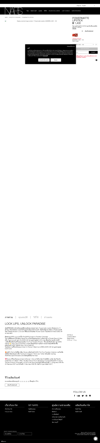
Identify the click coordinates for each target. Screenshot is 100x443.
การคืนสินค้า (55, 414)
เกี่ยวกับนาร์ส (8, 409)
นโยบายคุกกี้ (45, 55)
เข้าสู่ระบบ (79, 5)
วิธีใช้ (45, 10)
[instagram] (86, 396)
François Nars (8, 411)
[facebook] (74, 396)
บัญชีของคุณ (31, 409)
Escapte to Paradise (14, 17)
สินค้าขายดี (33, 10)
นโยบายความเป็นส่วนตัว (58, 417)
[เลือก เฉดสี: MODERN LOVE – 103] (76, 35)
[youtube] (78, 396)
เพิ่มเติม (74, 28)
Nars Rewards (76, 10)
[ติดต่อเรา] (88, 5)
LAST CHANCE (66, 10)
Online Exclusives (54, 10)
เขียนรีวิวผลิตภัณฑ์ (89, 31)
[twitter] (83, 396)
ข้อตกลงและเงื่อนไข (91, 433)
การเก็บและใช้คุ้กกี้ (57, 419)
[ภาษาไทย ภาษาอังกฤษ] (25, 433)
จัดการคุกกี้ (55, 422)
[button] (35, 20)
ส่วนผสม (48, 317)
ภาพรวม (9, 317)
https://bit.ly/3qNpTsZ (27, 345)
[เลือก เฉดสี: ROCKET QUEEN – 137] (73, 35)
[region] (50, 54)
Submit (93, 52)
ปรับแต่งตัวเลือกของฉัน (44, 59)
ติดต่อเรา (54, 411)
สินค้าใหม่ (78, 409)
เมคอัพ (40, 10)
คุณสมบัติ (23, 317)
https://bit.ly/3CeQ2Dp (18, 343)
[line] (90, 396)
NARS (6, 17)
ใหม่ (28, 10)
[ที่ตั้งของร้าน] (90, 5)
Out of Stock (85, 48)
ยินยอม (55, 59)
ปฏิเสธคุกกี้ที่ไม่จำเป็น (71, 46)
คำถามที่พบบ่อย (56, 409)
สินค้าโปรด (31, 411)
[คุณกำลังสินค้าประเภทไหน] (94, 11)
